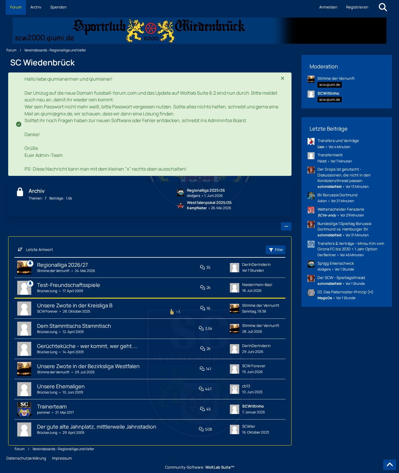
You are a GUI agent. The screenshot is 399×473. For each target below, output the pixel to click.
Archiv (37, 190)
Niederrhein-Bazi (257, 284)
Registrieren (357, 7)
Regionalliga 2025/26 (206, 190)
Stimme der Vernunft (53, 270)
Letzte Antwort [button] (39, 249)
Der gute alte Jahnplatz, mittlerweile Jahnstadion (96, 426)
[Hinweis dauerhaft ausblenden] (282, 78)
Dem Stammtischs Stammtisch (74, 325)
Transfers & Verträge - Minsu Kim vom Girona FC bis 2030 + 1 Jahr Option (351, 246)
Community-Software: (199, 467)
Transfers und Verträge (338, 140)
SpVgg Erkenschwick (336, 263)
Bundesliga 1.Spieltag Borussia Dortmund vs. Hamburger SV (344, 226)
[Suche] (383, 7)
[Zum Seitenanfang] (389, 465)
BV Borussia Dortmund (338, 194)
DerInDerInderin (256, 264)
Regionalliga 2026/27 (62, 264)
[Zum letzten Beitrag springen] (234, 267)
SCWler (248, 426)
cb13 (246, 386)
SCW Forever (47, 311)
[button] (286, 226)
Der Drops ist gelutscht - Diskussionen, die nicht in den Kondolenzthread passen (344, 175)
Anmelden (328, 7)
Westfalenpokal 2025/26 (209, 202)
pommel (43, 412)
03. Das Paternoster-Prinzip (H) (346, 291)
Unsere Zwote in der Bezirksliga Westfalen (88, 366)
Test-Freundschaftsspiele (68, 284)
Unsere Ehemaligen (61, 386)
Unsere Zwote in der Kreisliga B (74, 305)
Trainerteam (52, 406)
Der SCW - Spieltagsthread (341, 277)
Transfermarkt (330, 154)
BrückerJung (47, 290)
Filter (279, 249)
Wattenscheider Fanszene (341, 209)
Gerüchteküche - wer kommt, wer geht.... (87, 345)
